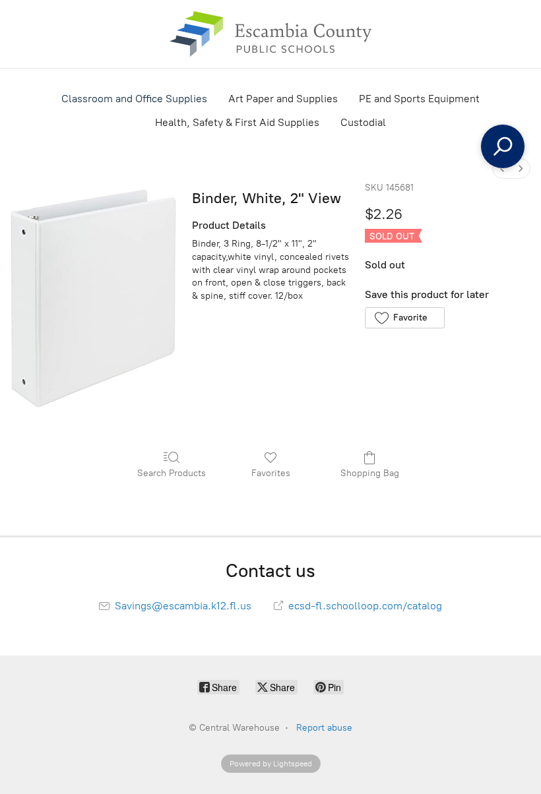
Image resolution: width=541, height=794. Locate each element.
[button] (405, 317)
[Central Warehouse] (270, 34)
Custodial (363, 122)
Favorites (270, 473)
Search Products (171, 473)
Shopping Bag (369, 473)
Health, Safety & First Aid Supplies (237, 122)
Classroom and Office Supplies (134, 98)
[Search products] (503, 146)
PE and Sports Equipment (419, 98)
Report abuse (324, 727)
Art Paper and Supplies (283, 98)
